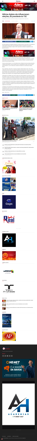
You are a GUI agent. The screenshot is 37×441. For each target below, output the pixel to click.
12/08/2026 (4, 110)
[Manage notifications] (2, 439)
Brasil (4, 106)
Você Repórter (9, 436)
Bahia (21, 106)
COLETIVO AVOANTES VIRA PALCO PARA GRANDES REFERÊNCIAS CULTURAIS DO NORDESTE (26, 109)
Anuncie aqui (4, 436)
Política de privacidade (15, 436)
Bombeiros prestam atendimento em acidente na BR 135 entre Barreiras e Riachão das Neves (18, 144)
